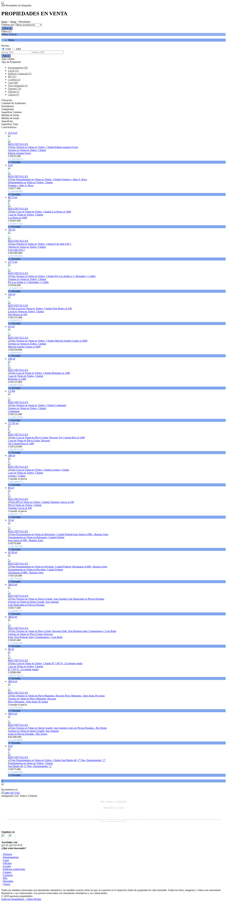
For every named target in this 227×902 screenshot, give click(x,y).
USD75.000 (15, 772)
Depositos (8, 881)
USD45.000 (15, 643)
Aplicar (6, 56)
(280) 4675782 (12, 792)
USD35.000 (15, 159)
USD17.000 (15, 610)
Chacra (6, 884)
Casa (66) (13, 82)
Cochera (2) (14, 79)
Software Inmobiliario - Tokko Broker (21, 899)
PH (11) (12, 76)
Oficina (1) (13, 91)
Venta (13, 21)
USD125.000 (15, 385)
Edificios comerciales (14, 869)
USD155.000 (15, 320)
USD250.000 (15, 352)
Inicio (4, 21)
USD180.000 (15, 255)
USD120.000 (15, 449)
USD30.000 (15, 288)
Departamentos (11, 857)
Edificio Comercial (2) (19, 73)
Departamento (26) (18, 67)
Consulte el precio (17, 481)
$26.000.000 (15, 740)
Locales (7, 866)
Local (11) (13, 70)
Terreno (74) (14, 88)
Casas (6, 860)
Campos (7, 872)
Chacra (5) (13, 94)
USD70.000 (15, 546)
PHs (5, 878)
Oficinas (7, 863)
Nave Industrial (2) (18, 85)
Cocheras (8, 875)
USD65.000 (15, 223)
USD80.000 (15, 675)
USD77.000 (15, 191)
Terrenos (7, 854)
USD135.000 (15, 417)
